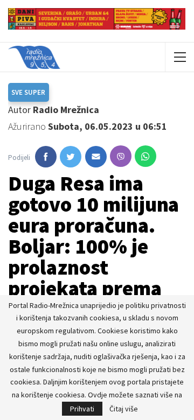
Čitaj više (123, 408)
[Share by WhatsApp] (145, 156)
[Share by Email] (96, 156)
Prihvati (82, 409)
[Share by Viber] (120, 156)
